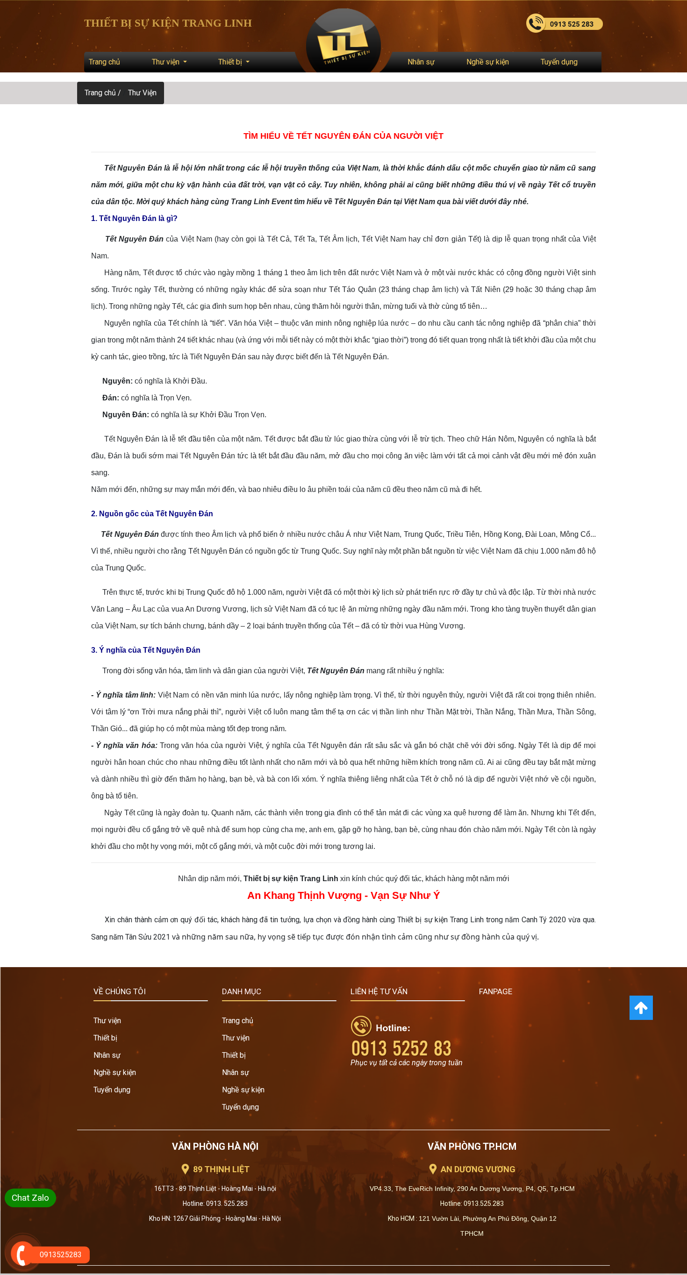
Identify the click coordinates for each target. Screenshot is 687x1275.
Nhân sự (421, 61)
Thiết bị (231, 61)
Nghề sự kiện (487, 61)
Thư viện (166, 61)
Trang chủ (104, 61)
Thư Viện (142, 92)
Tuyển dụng (559, 61)
